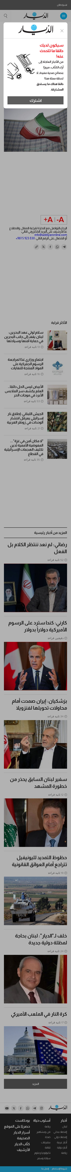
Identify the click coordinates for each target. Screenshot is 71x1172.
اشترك (36, 100)
